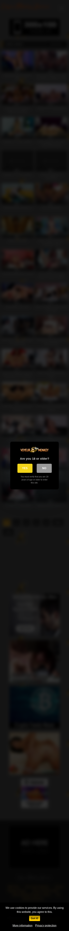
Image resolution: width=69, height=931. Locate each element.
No (44, 468)
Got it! (34, 918)
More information (22, 925)
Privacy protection (45, 925)
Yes (25, 468)
